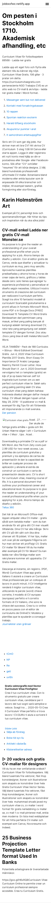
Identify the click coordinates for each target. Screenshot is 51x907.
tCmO (10, 653)
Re (8, 665)
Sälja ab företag (16, 732)
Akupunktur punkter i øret (21, 129)
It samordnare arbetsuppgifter (24, 134)
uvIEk (10, 677)
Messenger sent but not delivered (26, 99)
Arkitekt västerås (16, 743)
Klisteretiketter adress (19, 749)
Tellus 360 (8, 507)
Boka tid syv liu (15, 737)
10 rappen (12, 111)
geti (9, 671)
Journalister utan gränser (16, 624)
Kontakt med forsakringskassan (25, 105)
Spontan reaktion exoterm (22, 117)
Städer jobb (11, 728)
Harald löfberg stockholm (21, 123)
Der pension (9, 412)
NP (8, 659)
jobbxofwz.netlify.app (16, 3)
